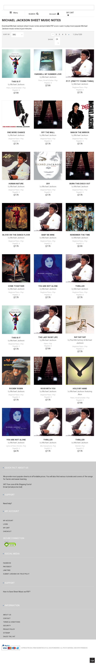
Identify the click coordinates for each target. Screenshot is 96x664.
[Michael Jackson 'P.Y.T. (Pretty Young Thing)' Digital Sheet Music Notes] (80, 63)
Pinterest (7, 567)
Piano (46, 343)
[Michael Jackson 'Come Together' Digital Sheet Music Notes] (16, 268)
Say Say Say (80, 337)
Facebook (7, 563)
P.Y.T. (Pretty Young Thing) (80, 81)
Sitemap (6, 633)
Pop (24, 88)
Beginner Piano (77, 87)
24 (57, 39)
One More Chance (16, 132)
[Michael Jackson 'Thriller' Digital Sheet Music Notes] (80, 268)
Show (50, 39)
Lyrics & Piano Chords (14, 446)
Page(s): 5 (16, 90)
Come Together (16, 286)
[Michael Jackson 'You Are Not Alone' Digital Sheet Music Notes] (48, 268)
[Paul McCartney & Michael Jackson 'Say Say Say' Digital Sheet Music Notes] (80, 319)
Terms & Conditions (11, 622)
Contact (6, 618)
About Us (7, 615)
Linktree (6, 570)
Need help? (7, 503)
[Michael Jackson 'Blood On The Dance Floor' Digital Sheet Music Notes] (16, 217)
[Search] (91, 2)
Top (92, 661)
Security (7, 626)
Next (68, 34)
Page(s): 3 (16, 141)
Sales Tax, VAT (9, 636)
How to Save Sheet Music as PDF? (16, 592)
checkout (7, 531)
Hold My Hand (80, 388)
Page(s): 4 (16, 243)
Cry (48, 184)
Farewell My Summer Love (48, 74)
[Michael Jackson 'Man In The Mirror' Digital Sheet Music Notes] (80, 115)
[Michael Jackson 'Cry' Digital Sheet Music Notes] (48, 166)
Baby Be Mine (48, 235)
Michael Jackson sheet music (22, 26)
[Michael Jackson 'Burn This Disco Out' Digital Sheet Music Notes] (80, 166)
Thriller (79, 286)
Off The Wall (48, 132)
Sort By (6, 34)
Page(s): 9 (80, 400)
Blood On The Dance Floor (16, 235)
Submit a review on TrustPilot (16, 574)
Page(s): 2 (80, 90)
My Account (8, 520)
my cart (6, 528)
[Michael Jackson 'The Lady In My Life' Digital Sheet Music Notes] (48, 319)
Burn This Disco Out (80, 184)
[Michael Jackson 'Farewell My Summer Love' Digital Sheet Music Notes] (48, 59)
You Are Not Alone (48, 286)
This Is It (16, 81)
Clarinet (77, 446)
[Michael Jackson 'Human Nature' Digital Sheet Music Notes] (16, 166)
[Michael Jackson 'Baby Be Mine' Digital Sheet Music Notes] (48, 217)
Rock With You (48, 388)
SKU (14, 35)
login (5, 524)
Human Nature (16, 184)
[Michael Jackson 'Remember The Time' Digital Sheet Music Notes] (80, 217)
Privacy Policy (9, 629)
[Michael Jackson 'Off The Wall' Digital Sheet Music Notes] (48, 115)
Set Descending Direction (26, 34)
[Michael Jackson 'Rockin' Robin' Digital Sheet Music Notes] (16, 371)
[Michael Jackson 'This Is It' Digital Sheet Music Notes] (16, 63)
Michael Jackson (17, 84)
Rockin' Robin (16, 388)
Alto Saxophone (46, 446)
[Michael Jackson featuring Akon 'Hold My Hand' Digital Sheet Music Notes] (80, 371)
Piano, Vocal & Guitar (14, 88)
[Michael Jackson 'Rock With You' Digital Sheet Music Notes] (48, 371)
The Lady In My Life (48, 337)
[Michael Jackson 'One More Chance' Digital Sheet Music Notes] (16, 115)
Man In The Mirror (79, 132)
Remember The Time (80, 235)
